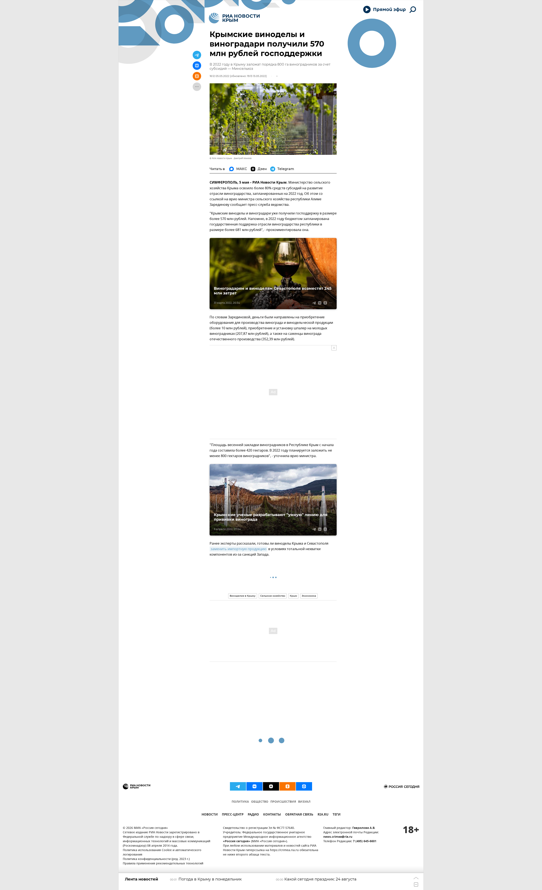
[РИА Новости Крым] (234, 18)
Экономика (309, 595)
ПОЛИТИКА (240, 801)
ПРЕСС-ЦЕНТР (232, 815)
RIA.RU (323, 815)
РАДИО (253, 815)
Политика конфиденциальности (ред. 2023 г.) (156, 859)
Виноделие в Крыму (243, 595)
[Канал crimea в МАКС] (304, 786)
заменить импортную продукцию (238, 549)
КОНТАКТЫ (272, 815)
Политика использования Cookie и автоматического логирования (162, 852)
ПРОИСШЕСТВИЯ (283, 801)
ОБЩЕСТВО (259, 801)
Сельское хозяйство (272, 595)
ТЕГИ (336, 815)
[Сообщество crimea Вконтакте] (254, 786)
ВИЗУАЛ (304, 801)
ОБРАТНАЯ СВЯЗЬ (299, 815)
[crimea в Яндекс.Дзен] (271, 786)
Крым (293, 595)
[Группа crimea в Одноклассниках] (287, 786)
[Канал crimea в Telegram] (238, 786)
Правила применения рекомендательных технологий (163, 863)
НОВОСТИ (210, 815)
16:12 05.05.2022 (219, 76)
